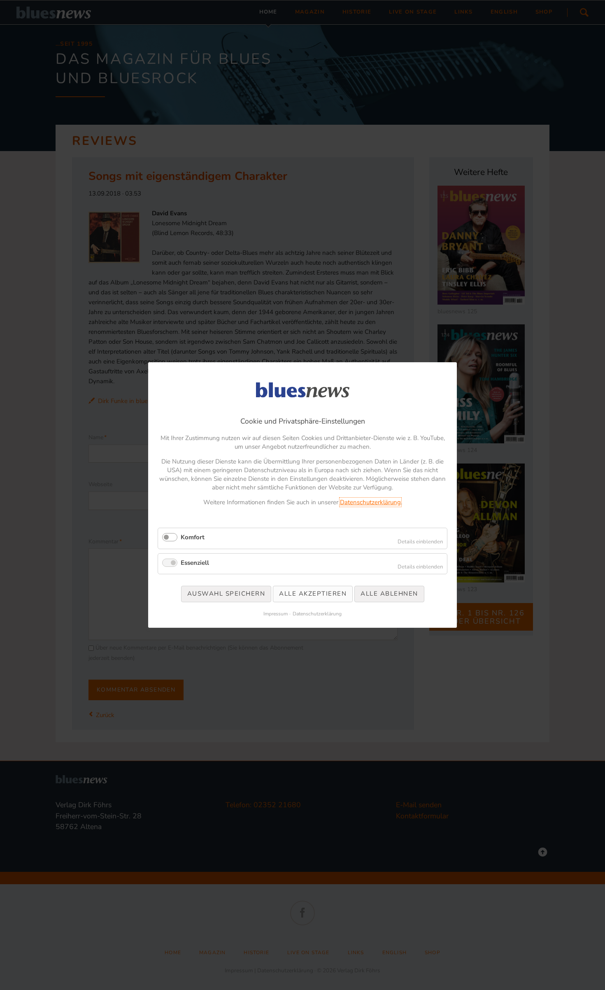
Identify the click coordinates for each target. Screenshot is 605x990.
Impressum (275, 613)
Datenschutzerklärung (370, 502)
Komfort (193, 537)
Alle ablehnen (389, 593)
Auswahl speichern (226, 593)
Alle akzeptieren (313, 593)
